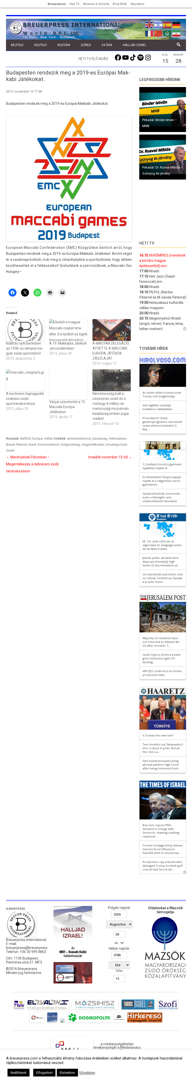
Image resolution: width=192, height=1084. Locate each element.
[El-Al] (48, 1009)
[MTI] (36, 1022)
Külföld (40, 45)
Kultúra (64, 45)
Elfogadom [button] (44, 1072)
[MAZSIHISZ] (95, 1009)
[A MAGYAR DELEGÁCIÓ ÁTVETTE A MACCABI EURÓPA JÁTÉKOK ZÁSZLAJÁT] (111, 330)
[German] (176, 25)
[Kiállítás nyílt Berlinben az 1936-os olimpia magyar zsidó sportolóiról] (25, 330)
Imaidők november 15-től (110, 457)
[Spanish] (167, 25)
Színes (86, 45)
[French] (149, 33)
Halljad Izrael (134, 45)
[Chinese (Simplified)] (158, 33)
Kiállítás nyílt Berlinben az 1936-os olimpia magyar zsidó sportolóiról (24, 348)
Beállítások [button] (18, 1072)
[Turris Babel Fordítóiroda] (138, 1009)
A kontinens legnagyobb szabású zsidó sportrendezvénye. (25, 399)
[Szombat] (52, 1022)
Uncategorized (116, 444)
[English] (149, 25)
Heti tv (146, 243)
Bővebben (87, 1072)
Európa (37, 438)
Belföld (17, 45)
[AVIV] (19, 1009)
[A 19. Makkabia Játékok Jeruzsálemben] (68, 330)
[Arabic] (167, 33)
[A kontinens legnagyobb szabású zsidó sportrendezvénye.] (25, 380)
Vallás (48, 438)
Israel (32, 444)
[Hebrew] (158, 25)
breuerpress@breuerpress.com (31, 948)
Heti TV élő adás (93, 59)
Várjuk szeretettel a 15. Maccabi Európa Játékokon (67, 407)
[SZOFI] (168, 1009)
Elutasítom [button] (67, 1072)
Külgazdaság (70, 444)
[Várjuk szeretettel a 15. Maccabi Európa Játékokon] (68, 384)
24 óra (107, 45)
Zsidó (10, 450)
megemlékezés (93, 444)
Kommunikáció (48, 444)
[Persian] (176, 33)
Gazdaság (99, 438)
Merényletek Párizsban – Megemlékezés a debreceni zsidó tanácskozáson (32, 464)
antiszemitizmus (79, 438)
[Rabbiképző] (62, 1022)
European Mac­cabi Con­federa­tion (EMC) (41, 248)
